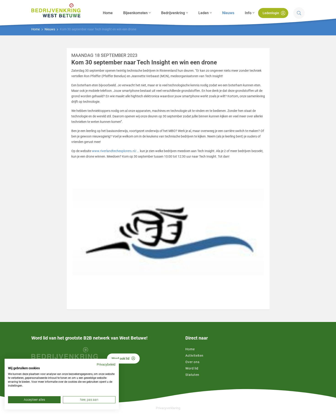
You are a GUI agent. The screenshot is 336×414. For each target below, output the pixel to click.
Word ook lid (120, 358)
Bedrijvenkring (173, 13)
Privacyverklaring (168, 408)
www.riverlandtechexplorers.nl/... (115, 151)
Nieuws (228, 13)
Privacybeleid (106, 364)
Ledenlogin (271, 13)
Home (108, 13)
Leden (203, 13)
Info (248, 13)
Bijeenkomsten (135, 13)
